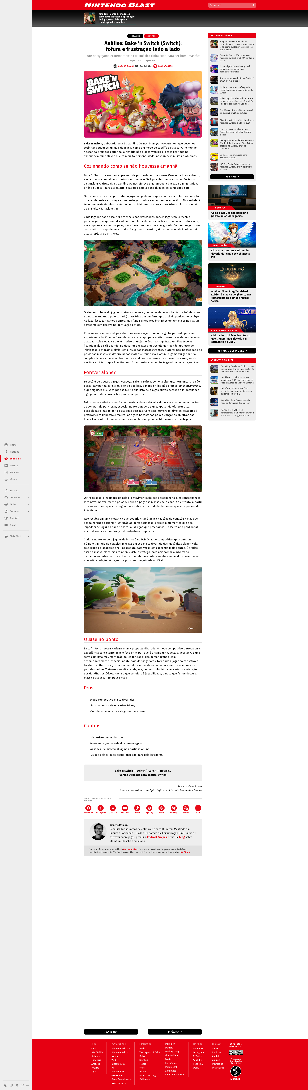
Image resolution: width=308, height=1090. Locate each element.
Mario (142, 1048)
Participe (216, 1052)
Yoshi (142, 1067)
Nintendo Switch (119, 1052)
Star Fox (143, 1060)
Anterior (112, 1031)
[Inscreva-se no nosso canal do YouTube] (22, 1085)
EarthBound (171, 1063)
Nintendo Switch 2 (120, 1048)
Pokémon (170, 1044)
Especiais (96, 1060)
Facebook (88, 813)
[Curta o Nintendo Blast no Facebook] (6, 1085)
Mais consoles (118, 1083)
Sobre (215, 1048)
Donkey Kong (172, 1051)
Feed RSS (198, 1064)
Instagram (100, 813)
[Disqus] (143, 901)
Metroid (169, 1047)
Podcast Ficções (157, 837)
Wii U (113, 1060)
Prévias (95, 1067)
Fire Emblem (171, 1055)
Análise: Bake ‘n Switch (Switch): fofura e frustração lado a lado (143, 46)
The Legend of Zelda (149, 1052)
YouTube (125, 813)
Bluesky (173, 813)
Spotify (149, 813)
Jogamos (135, 36)
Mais (198, 813)
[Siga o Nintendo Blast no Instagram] (11, 1085)
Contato (216, 1056)
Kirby (142, 1056)
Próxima (173, 1031)
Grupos (186, 813)
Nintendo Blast (130, 849)
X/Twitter (112, 813)
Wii (112, 1067)
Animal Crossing (147, 1075)
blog (182, 837)
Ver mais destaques (231, 350)
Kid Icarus (144, 1079)
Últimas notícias (221, 35)
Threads (162, 813)
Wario (168, 1059)
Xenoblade (170, 1070)
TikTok (137, 813)
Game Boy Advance (121, 1079)
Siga (93, 1071)
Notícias (95, 1056)
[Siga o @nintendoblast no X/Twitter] (17, 1085)
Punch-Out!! (171, 1067)
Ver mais (231, 176)
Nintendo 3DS (118, 1064)
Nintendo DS (117, 1071)
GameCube (117, 1075)
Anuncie (216, 1060)
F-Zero (142, 1064)
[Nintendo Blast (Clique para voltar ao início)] (120, 5)
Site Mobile (97, 1052)
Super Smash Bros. (175, 1074)
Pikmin (142, 1071)
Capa (93, 1048)
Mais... (196, 1067)
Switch (151, 36)
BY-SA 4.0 (185, 852)
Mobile (115, 1056)
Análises (95, 1064)
